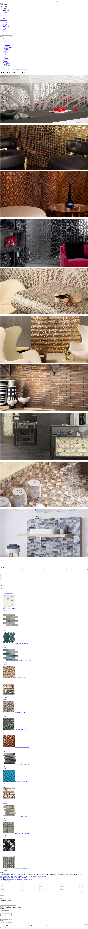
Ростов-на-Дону (6, 10)
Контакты (5, 67)
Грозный (4, 13)
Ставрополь (5, 16)
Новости (4, 60)
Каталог (4, 40)
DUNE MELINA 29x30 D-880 (21, 677)
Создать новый (3, 925)
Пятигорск (5, 15)
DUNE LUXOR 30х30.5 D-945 (21, 695)
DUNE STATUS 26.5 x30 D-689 (22, 643)
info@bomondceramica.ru (42, 876)
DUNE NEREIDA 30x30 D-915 (21, 781)
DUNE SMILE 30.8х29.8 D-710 (23, 816)
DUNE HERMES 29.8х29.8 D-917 (22, 747)
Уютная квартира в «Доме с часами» (14, 925)
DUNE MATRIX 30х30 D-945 (21, 850)
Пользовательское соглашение (6, 879)
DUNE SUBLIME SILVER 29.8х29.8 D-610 (27, 625)
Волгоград (5, 12)
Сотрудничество (6, 66)
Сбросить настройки (4, 590)
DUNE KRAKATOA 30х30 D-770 (22, 833)
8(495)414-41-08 (3, 20)
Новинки (5, 55)
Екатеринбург (6, 14)
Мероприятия (5, 61)
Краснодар (5, 8)
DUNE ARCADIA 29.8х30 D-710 (9, 608)
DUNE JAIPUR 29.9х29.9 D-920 (21, 712)
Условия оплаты (16, 879)
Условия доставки (23, 879)
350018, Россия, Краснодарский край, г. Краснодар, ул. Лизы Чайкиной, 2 (22, 876)
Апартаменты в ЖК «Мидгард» (28, 925)
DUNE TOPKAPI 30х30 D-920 (21, 729)
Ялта (4, 18)
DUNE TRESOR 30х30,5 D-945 (21, 798)
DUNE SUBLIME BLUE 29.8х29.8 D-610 (26, 660)
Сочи (4, 11)
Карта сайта (29, 879)
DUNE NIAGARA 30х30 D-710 (21, 868)
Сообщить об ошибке (4, 880)
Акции (4, 56)
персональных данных (16, 907)
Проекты (5, 51)
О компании (5, 62)
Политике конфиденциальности (75, 1)
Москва (4, 9)
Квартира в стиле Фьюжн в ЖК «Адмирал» (44, 925)
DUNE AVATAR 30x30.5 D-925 (23, 764)
